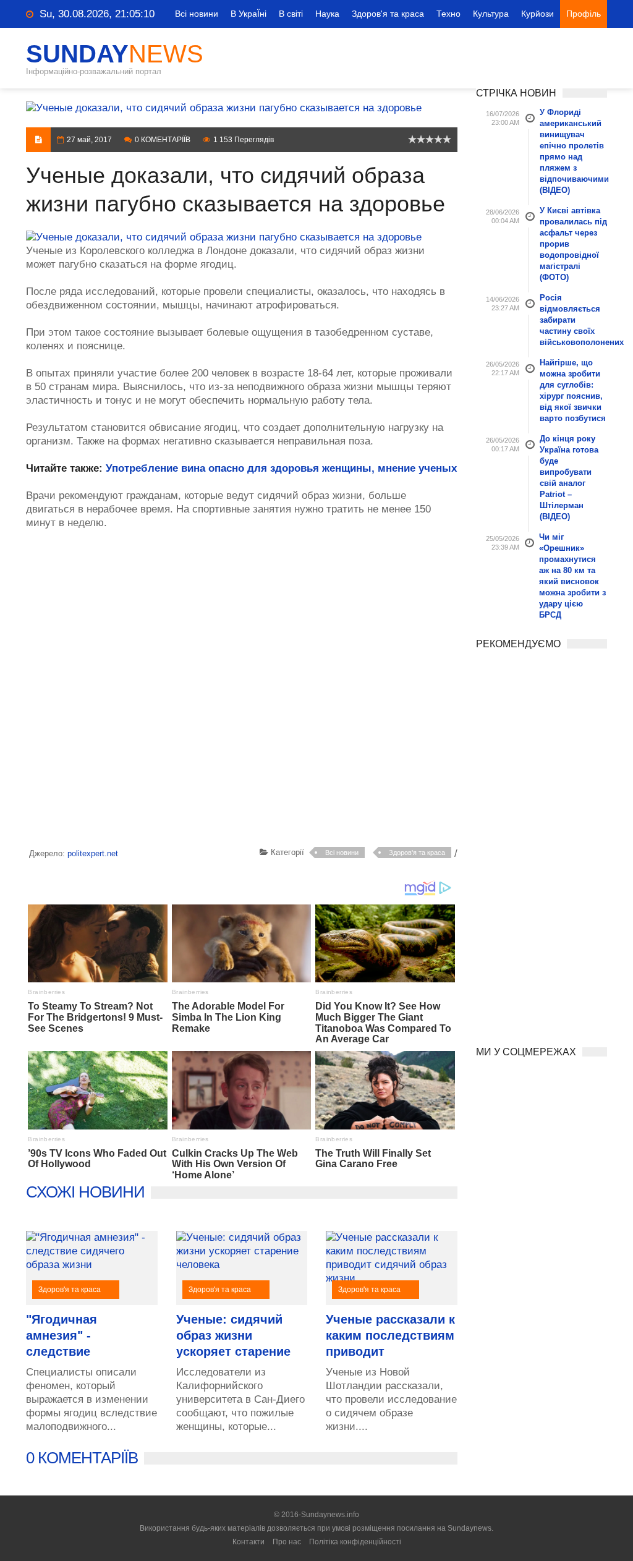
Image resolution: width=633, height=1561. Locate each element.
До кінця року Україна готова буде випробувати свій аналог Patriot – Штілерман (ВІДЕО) (569, 477)
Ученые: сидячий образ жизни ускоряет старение (233, 1335)
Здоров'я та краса (388, 14)
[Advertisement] (242, 690)
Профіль (583, 14)
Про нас (287, 1542)
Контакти (248, 1542)
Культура (491, 14)
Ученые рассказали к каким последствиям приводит (390, 1335)
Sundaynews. (470, 1528)
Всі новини (196, 14)
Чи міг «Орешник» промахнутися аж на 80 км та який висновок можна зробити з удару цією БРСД (572, 575)
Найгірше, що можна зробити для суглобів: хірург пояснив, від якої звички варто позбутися (573, 390)
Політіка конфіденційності (355, 1542)
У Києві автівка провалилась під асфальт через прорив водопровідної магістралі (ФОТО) (573, 244)
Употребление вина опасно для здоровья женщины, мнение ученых (281, 468)
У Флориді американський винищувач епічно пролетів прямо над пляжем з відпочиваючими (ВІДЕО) (574, 151)
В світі (291, 14)
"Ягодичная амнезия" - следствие (61, 1335)
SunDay (114, 53)
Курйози (537, 14)
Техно (448, 14)
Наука (327, 14)
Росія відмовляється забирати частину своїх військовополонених (574, 320)
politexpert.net (92, 853)
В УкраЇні (248, 14)
